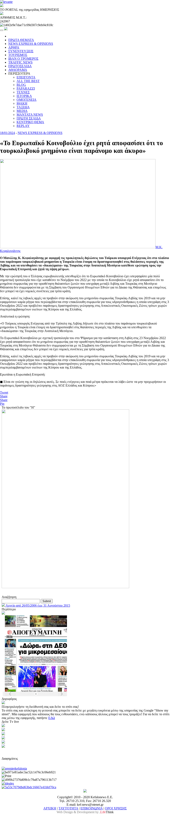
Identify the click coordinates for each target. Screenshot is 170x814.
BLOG (21, 84)
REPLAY (23, 126)
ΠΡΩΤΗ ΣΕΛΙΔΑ (29, 118)
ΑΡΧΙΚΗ (49, 808)
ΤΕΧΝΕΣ (23, 92)
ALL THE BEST (28, 81)
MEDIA (22, 111)
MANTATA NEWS (30, 114)
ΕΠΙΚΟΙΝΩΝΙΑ (91, 808)
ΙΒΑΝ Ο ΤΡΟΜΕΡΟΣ (23, 58)
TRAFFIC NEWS (20, 62)
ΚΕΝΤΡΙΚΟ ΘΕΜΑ (30, 122)
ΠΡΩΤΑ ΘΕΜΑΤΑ (21, 40)
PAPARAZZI (26, 88)
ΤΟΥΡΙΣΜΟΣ (17, 55)
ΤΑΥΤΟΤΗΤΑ (68, 808)
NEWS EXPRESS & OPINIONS (30, 43)
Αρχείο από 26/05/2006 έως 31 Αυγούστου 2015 (37, 605)
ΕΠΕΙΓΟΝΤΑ (26, 77)
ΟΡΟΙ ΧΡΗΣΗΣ (116, 808)
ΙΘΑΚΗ (22, 103)
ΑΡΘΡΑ (13, 47)
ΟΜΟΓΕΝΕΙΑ (26, 99)
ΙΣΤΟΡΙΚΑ (24, 96)
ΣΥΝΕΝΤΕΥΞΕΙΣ (20, 51)
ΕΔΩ (51, 718)
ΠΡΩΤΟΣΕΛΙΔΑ (20, 66)
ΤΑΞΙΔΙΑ (23, 107)
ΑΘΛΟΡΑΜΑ (17, 70)
